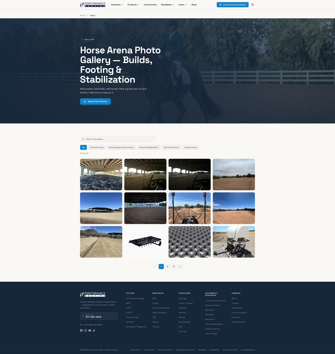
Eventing (182, 308)
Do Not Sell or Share (230, 350)
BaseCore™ (210, 319)
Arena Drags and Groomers (121, 147)
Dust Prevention (171, 147)
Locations (236, 317)
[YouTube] (89, 330)
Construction (150, 4)
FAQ (154, 317)
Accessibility (214, 350)
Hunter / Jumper (186, 303)
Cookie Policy (149, 350)
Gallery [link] (93, 15)
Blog (154, 298)
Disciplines (166, 4)
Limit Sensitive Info (248, 350)
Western (182, 312)
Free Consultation (239, 312)
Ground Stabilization (148, 147)
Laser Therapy (211, 333)
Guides (156, 303)
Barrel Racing (184, 322)
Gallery (156, 322)
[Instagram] (85, 330)
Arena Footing (96, 147)
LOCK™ (129, 312)
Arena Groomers (212, 305)
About (234, 298)
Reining (182, 317)
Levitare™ (130, 322)
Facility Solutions (212, 329)
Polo (181, 326)
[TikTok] (94, 330)
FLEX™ (129, 308)
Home (82, 15)
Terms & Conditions (164, 350)
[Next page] (180, 266)
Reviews (156, 326)
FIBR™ (128, 303)
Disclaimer (202, 350)
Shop (194, 4)
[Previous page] (155, 266)
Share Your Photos (97, 101)
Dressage (183, 298)
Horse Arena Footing (135, 298)
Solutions (116, 4)
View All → (183, 331)
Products (132, 4)
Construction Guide (161, 308)
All (83, 147)
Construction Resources (215, 300)
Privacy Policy (135, 350)
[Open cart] (252, 4)
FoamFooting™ (132, 317)
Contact (235, 303)
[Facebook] (81, 330)
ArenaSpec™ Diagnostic (136, 326)
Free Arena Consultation (234, 5)
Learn (181, 4)
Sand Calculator (159, 312)
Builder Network (238, 322)
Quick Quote (237, 308)
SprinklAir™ (210, 310)
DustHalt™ (209, 314)
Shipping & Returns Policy (185, 350)
